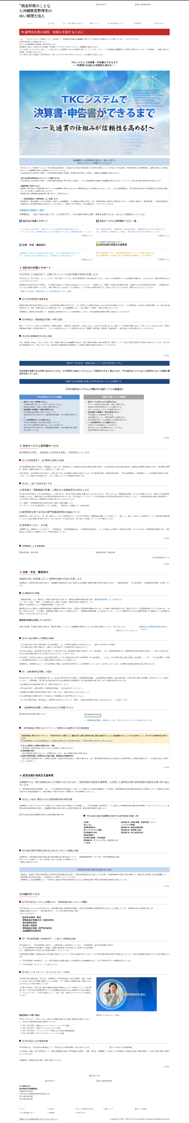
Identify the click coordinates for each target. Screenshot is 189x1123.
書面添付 (64, 505)
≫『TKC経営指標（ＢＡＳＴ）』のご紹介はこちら (38, 964)
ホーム (30, 23)
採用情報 (137, 23)
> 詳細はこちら (87, 236)
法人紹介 (51, 23)
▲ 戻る (166, 356)
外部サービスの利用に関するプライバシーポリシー (38, 1119)
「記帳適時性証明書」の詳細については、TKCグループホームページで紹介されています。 (119, 720)
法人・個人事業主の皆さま (73, 23)
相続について (94, 23)
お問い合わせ (159, 23)
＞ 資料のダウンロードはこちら (126, 630)
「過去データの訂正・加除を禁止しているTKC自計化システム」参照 (45, 291)
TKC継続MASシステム (42, 505)
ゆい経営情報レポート (116, 23)
